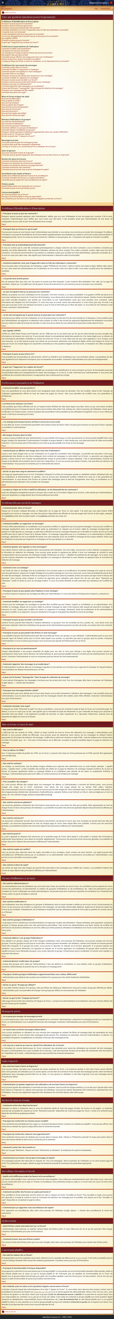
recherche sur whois (42, 1292)
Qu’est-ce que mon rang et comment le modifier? (21, 59)
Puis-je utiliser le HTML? (11, 101)
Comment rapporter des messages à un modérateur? (23, 86)
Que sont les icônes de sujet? (13, 115)
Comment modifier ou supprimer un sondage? (20, 78)
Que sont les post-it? (10, 111)
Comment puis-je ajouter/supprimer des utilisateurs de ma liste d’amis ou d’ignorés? (35, 155)
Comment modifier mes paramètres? (16, 49)
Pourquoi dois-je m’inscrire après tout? (17, 26)
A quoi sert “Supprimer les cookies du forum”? (20, 42)
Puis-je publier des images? (13, 105)
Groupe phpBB (81, 1258)
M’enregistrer (6, 9)
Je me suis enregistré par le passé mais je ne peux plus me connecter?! (30, 36)
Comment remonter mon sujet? (14, 92)
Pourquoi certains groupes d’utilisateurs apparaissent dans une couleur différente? (35, 132)
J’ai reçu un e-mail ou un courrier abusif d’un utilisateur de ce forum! (29, 147)
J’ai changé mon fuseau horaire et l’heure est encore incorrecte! (27, 53)
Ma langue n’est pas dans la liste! (15, 55)
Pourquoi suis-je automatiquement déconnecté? (21, 28)
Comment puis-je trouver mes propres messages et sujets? (25, 169)
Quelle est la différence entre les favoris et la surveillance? (25, 176)
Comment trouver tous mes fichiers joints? (18, 188)
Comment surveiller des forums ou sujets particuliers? (23, 178)
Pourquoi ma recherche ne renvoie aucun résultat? (21, 163)
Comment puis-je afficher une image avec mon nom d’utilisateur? (28, 57)
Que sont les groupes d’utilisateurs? (16, 126)
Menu (3, 7)
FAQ (96, 9)
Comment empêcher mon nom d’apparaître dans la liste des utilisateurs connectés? (35, 30)
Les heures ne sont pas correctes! (15, 51)
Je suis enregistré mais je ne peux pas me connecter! (23, 34)
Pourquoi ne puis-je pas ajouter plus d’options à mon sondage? (27, 76)
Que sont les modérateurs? (12, 124)
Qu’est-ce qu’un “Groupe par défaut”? (17, 134)
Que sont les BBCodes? (11, 99)
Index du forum (10, 12)
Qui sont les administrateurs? (13, 122)
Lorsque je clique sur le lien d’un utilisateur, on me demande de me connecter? (35, 61)
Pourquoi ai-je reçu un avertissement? (17, 84)
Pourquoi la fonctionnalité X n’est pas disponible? (21, 196)
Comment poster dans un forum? (15, 67)
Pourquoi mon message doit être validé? (18, 90)
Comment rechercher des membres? (16, 167)
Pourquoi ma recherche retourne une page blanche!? (22, 165)
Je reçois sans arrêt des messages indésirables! (21, 144)
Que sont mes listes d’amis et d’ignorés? (18, 153)
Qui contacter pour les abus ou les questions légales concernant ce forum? (32, 199)
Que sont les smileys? (10, 103)
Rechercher (105, 9)
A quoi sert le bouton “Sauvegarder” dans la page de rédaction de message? (32, 88)
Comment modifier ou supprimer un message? (20, 69)
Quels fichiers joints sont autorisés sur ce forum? (21, 186)
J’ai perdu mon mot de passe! (14, 32)
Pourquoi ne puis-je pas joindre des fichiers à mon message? (26, 82)
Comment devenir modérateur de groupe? (18, 130)
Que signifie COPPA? (10, 38)
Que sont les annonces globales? (15, 107)
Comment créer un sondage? (13, 74)
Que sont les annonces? (11, 109)
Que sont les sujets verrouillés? (14, 113)
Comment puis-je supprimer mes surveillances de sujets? (24, 180)
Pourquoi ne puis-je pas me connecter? (17, 24)
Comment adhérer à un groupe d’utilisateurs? (20, 128)
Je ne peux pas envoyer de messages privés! (20, 142)
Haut (4, 224)
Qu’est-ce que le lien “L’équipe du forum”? (18, 136)
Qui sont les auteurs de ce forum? (15, 194)
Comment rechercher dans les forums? (17, 161)
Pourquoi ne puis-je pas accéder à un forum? (20, 80)
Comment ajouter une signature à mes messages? (22, 72)
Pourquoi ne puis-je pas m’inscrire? (16, 40)
